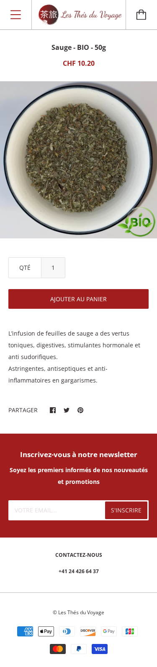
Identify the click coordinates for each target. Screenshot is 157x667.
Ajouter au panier (78, 299)
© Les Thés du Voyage (78, 612)
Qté (25, 267)
